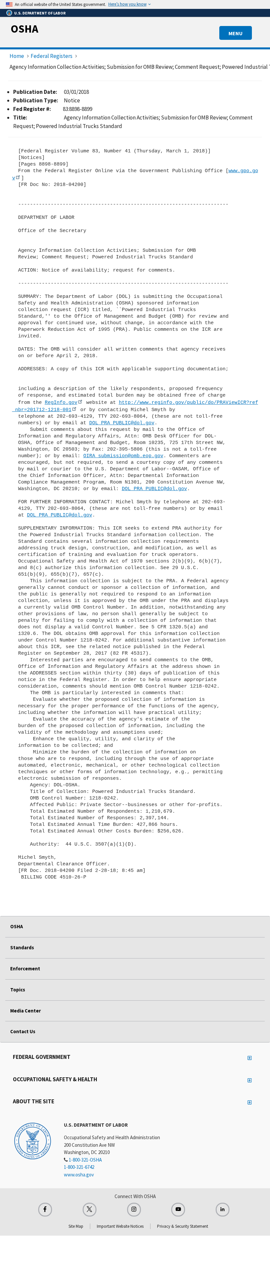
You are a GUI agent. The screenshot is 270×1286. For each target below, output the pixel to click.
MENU (236, 33)
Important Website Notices (120, 1226)
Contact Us (22, 1031)
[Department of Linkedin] (223, 1210)
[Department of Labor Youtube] (178, 1210)
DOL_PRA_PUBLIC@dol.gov (121, 423)
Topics (17, 989)
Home (17, 56)
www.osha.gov (79, 1174)
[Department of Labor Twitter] (89, 1210)
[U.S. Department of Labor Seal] (32, 1140)
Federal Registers (51, 56)
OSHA (24, 29)
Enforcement (25, 968)
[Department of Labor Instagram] (134, 1210)
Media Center (25, 1011)
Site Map (75, 1226)
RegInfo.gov (61, 402)
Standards (22, 947)
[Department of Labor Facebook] (45, 1210)
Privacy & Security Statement (182, 1226)
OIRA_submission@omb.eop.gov (123, 456)
